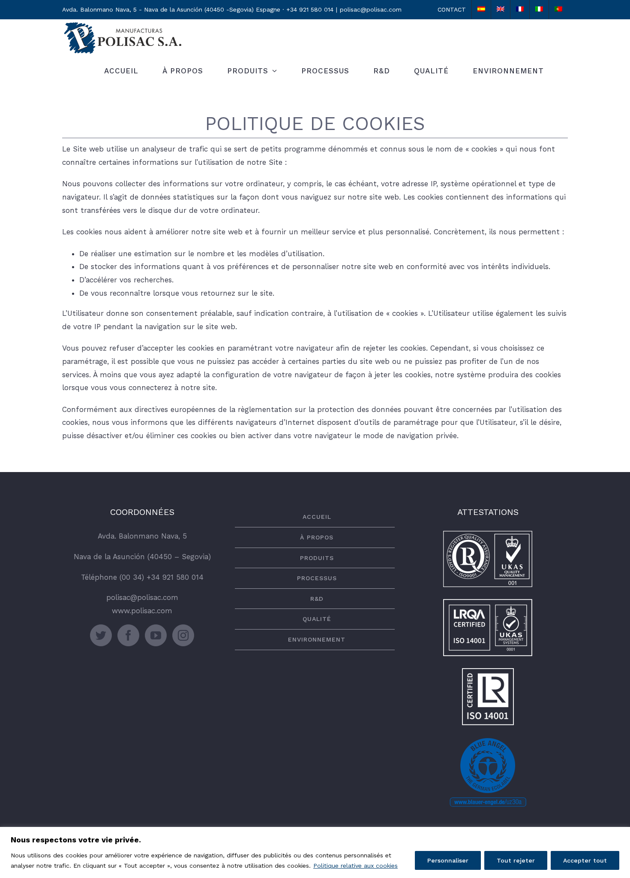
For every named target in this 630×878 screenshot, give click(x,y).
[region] (315, 852)
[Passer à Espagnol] (481, 9)
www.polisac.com (142, 610)
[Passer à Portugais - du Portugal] (558, 9)
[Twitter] (101, 635)
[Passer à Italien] (539, 9)
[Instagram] (183, 635)
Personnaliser (447, 860)
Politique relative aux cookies (355, 865)
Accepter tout (585, 860)
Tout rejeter (516, 860)
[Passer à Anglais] (500, 9)
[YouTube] (156, 635)
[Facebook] (128, 635)
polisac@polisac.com (371, 9)
